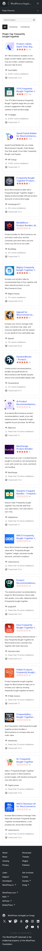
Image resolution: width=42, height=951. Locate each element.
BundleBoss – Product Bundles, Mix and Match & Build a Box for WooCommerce (26, 224)
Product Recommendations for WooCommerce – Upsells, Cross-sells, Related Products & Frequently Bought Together (25, 581)
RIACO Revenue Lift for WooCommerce (26, 805)
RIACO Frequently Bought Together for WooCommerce (26, 537)
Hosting (5, 861)
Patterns (26, 865)
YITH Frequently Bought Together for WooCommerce (26, 90)
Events (25, 877)
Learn (4, 872)
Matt (5, 897)
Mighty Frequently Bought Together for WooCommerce (26, 268)
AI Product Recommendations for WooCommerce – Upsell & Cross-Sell (25, 403)
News (4, 857)
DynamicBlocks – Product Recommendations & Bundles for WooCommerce (25, 358)
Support (5, 877)
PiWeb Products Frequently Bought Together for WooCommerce (25, 671)
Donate (26, 881)
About (4, 853)
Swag (25, 885)
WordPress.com (10, 892)
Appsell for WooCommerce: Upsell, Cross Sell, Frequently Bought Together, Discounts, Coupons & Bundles (24, 313)
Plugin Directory (8, 11)
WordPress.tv (9, 885)
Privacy (5, 865)
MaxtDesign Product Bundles (24, 447)
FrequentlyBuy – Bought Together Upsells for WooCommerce (24, 715)
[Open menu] (38, 3)
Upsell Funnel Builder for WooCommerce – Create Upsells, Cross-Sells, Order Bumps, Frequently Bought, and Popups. (26, 134)
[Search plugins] (34, 20)
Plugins (25, 861)
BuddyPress (8, 905)
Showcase (26, 853)
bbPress (7, 901)
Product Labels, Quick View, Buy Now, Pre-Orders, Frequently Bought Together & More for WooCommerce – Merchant (26, 45)
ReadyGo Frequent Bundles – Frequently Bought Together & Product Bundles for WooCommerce (26, 492)
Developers (7, 881)
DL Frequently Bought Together (24, 760)
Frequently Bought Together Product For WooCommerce (26, 179)
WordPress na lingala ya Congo (21, 915)
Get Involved (27, 872)
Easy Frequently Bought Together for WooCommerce (26, 626)
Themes (25, 857)
